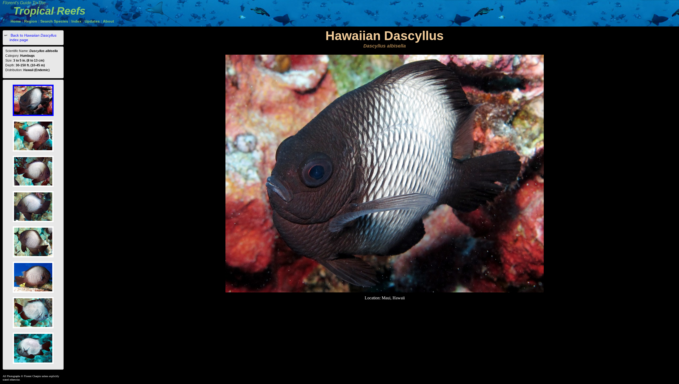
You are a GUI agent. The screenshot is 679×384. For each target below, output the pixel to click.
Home (16, 21)
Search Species (54, 21)
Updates (92, 21)
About (108, 21)
